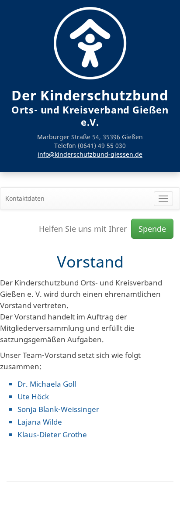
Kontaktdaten (25, 198)
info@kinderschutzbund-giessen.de (90, 154)
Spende (152, 228)
